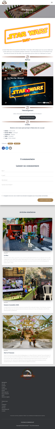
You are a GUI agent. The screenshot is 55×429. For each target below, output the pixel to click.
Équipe (3, 390)
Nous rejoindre (5, 392)
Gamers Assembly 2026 (11, 305)
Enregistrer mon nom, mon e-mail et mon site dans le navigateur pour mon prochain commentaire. (26, 195)
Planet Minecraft (5, 409)
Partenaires (4, 388)
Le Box (6, 255)
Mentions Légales (6, 397)
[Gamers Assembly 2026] (27, 283)
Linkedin (3, 411)
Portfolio (4, 385)
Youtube (4, 406)
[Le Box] (27, 234)
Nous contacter (5, 393)
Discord (3, 407)
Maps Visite (17, 143)
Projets (10, 143)
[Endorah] (5, 2)
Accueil (3, 384)
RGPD (3, 395)
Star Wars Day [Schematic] (27, 117)
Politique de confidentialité (27, 422)
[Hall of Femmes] (27, 331)
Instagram (4, 404)
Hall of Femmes (9, 353)
